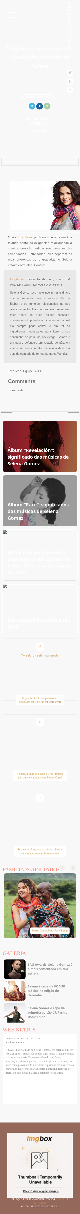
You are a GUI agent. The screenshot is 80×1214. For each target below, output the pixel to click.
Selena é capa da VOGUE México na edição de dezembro (46, 990)
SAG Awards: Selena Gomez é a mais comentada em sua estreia (50, 968)
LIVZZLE (61, 1199)
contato (20, 1038)
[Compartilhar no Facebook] (39, 105)
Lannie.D (40, 1203)
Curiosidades (38, 97)
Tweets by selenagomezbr (40, 655)
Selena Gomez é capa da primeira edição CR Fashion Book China (49, 1012)
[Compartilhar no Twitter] (32, 105)
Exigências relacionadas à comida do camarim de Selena (40, 57)
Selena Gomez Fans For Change (50, 930)
